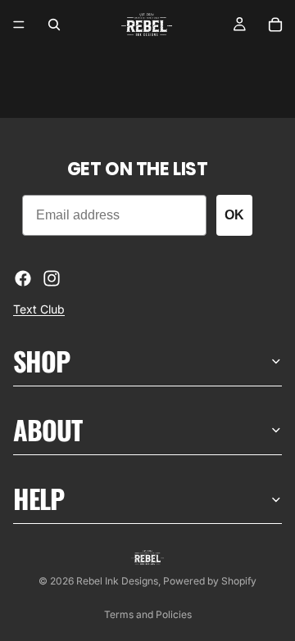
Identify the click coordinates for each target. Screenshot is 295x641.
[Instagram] (51, 278)
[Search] (54, 25)
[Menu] (19, 24)
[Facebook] (23, 278)
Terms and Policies (148, 614)
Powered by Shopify (209, 581)
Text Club (39, 309)
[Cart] (275, 25)
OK (234, 215)
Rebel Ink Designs (117, 581)
